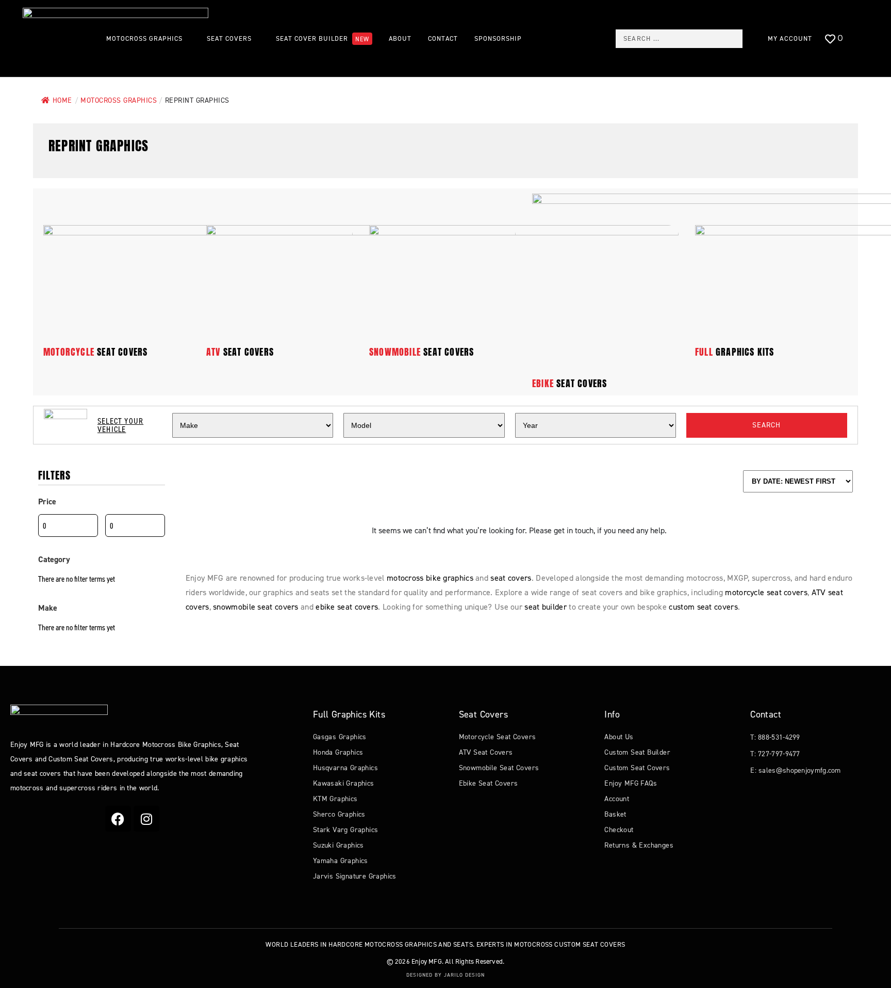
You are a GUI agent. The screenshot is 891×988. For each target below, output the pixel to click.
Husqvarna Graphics (345, 768)
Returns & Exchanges (638, 845)
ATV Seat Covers (486, 752)
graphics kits (734, 352)
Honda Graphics (338, 752)
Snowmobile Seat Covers (499, 768)
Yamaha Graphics (340, 861)
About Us (618, 737)
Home (62, 100)
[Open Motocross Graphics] (187, 38)
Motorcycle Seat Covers (497, 737)
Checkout (618, 830)
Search (766, 425)
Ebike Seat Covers (488, 783)
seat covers (95, 352)
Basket (615, 814)
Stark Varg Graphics (345, 830)
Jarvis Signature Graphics (355, 876)
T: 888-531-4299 (775, 737)
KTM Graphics (335, 799)
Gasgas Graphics (340, 737)
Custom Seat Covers (637, 768)
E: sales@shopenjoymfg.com (795, 770)
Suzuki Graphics (338, 845)
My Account (790, 38)
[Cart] (862, 39)
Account (616, 799)
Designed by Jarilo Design (445, 974)
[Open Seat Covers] (256, 38)
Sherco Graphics (339, 814)
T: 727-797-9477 (775, 754)
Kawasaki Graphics (343, 783)
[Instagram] (146, 819)
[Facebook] (118, 819)
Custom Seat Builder (637, 752)
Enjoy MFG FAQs (630, 783)
